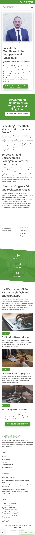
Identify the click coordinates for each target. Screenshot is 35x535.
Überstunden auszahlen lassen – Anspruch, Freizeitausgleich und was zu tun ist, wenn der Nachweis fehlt (15, 491)
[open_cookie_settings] (3, 532)
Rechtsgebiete (6, 459)
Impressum (13, 530)
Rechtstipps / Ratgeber (8, 477)
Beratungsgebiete (7, 467)
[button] (31, 7)
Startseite (4, 457)
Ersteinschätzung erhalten (27, 532)
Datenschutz (21, 530)
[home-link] (8, 6)
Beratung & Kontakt (7, 464)
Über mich (4, 462)
